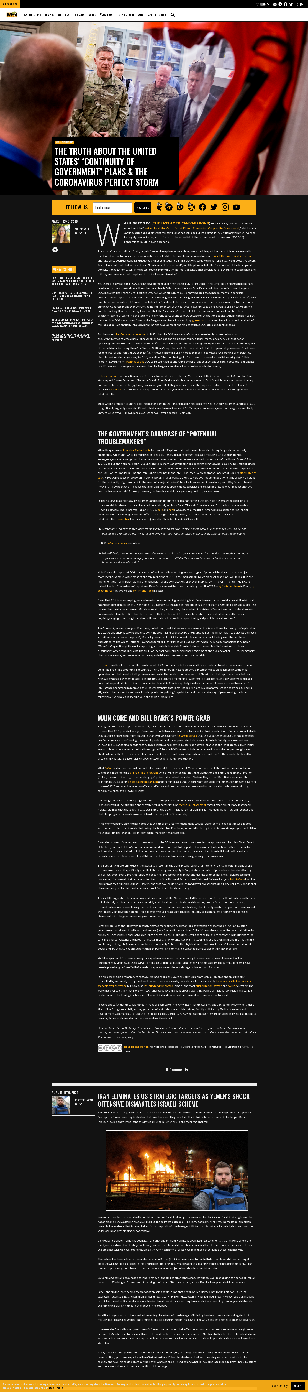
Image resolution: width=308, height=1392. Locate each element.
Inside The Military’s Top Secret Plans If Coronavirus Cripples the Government (191, 228)
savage (217, 986)
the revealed (130, 334)
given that (198, 320)
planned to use (135, 361)
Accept (298, 1386)
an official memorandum (142, 781)
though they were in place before (231, 256)
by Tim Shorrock (142, 590)
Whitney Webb (82, 229)
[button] (263, 4)
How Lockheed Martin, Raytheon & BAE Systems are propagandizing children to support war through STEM (73, 281)
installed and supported (158, 986)
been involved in (225, 981)
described (123, 519)
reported (187, 735)
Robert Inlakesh (84, 1100)
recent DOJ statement (192, 805)
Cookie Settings (279, 1386)
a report (105, 665)
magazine (117, 543)
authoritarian (203, 986)
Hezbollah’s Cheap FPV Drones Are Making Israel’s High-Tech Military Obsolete (71, 337)
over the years (117, 986)
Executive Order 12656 (136, 450)
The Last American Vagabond (181, 223)
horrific (232, 986)
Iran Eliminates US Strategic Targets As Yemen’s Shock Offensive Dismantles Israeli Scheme (174, 1099)
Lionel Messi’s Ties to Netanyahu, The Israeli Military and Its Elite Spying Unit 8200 (72, 296)
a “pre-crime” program (143, 772)
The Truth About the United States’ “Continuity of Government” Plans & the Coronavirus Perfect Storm (107, 166)
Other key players (108, 376)
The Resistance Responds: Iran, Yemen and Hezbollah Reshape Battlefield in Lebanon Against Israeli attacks (72, 322)
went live (116, 389)
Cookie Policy (55, 1387)
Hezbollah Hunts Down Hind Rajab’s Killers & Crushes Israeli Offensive (71, 309)
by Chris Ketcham (229, 586)
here (160, 510)
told (237, 879)
